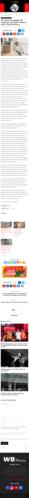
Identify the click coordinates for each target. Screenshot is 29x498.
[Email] (20, 487)
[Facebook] (5, 262)
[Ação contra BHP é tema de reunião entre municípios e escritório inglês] (6, 225)
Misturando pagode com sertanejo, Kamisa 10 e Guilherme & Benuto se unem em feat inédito (14, 345)
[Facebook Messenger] (14, 262)
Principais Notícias (7, 17)
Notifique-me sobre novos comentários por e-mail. (13, 434)
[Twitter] (8, 262)
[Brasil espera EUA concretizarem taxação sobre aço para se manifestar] (19, 225)
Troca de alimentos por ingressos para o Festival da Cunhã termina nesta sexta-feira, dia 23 (6, 249)
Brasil (2, 17)
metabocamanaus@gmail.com (18, 479)
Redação (4, 26)
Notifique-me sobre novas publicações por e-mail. (14, 439)
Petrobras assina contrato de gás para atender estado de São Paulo (12, 394)
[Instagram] (17, 262)
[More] (24, 262)
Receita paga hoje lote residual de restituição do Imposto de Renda (15, 294)
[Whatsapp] (11, 262)
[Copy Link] (20, 262)
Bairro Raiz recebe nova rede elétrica (14, 302)
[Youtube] (16, 487)
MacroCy (24, 496)
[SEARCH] (26, 447)
